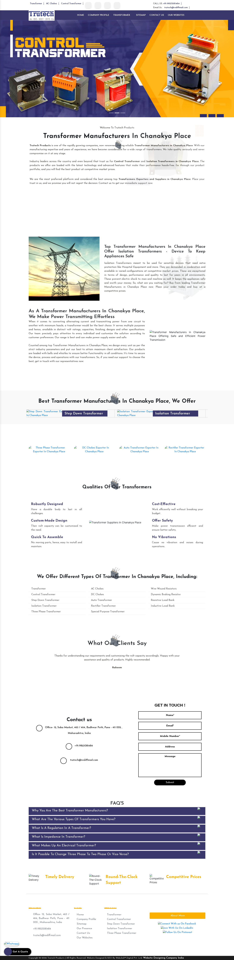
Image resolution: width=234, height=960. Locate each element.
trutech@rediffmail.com (176, 7)
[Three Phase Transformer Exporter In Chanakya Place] (138, 413)
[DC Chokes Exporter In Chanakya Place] (94, 449)
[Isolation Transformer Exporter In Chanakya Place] (47, 413)
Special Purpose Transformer (107, 611)
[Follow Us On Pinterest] (107, 5)
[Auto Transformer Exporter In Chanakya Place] (139, 449)
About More (177, 915)
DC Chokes (94, 455)
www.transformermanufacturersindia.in (181, 946)
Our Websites (176, 15)
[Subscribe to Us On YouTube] (117, 5)
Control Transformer (71, 3)
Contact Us (156, 15)
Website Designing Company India (163, 958)
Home (80, 15)
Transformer (36, 3)
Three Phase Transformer (49, 455)
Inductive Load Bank (162, 606)
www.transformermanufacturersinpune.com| (56, 946)
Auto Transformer (139, 455)
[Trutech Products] (42, 15)
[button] (17, 68)
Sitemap (141, 15)
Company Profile (98, 15)
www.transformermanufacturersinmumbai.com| (109, 946)
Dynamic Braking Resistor (165, 594)
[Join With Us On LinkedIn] (98, 5)
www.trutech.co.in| (147, 946)
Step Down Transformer (45, 600)
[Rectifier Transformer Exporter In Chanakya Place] (185, 449)
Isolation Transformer (81, 413)
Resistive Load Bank (162, 600)
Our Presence (84, 928)
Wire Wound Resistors (163, 589)
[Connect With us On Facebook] (88, 5)
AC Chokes (51, 3)
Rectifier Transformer (185, 455)
